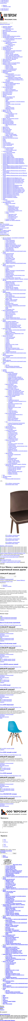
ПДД (6, 125)
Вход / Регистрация (7, 1003)
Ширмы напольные (9, 282)
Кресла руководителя (10, 84)
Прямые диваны (9, 45)
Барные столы (11, 205)
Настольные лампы (7, 129)
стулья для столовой (7, 151)
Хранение (5, 199)
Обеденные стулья (12, 214)
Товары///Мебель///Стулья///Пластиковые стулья (14, 190)
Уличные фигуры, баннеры (11, 57)
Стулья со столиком (10, 219)
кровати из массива (7, 94)
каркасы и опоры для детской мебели (11, 62)
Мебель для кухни (7, 111)
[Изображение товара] (8, 618)
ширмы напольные (9, 107)
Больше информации (5, 1020)
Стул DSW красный (6, 773)
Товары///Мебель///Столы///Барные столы (12, 177)
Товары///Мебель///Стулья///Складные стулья (13, 192)
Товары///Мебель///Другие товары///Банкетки (13, 158)
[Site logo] (8, 21)
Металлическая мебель (8, 121)
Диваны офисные (7, 47)
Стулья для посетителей (8, 147)
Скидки (4, 141)
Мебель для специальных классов (10, 118)
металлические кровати (8, 122)
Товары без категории (8, 154)
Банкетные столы (9, 28)
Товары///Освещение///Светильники (11, 194)
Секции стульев (9, 148)
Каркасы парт (8, 65)
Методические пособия (8, 123)
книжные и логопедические (9, 70)
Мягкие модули (6, 128)
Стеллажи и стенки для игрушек (13, 104)
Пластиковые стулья (13, 216)
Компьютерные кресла (8, 82)
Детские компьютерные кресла (12, 83)
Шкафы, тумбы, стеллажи (11, 135)
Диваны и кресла (7, 41)
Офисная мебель (6, 131)
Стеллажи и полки (9, 200)
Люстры (5, 95)
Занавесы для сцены (10, 51)
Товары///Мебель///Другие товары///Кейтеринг (13, 159)
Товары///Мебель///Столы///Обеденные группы (13, 179)
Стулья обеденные (9, 116)
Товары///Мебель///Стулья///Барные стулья (12, 185)
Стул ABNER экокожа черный (9, 664)
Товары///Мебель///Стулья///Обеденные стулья (13, 188)
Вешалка (5, 32)
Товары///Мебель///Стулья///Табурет (11, 193)
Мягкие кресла (8, 43)
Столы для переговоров (10, 134)
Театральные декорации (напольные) (14, 56)
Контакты (5, 842)
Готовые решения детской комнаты (13, 38)
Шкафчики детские (9, 108)
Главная (2, 553)
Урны (4, 198)
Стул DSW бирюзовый (7, 704)
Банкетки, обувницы (7, 26)
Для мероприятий (7, 49)
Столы (6, 105)
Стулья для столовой (10, 152)
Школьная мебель (7, 202)
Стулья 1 (7, 339)
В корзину (3, 577)
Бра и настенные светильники (10, 31)
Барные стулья (8, 112)
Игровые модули (9, 53)
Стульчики (7, 106)
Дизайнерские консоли (13, 207)
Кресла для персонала (10, 89)
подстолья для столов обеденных (10, 137)
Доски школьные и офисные (9, 59)
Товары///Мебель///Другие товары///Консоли (13, 160)
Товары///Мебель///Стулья (8, 184)
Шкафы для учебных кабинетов (12, 220)
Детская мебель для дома (8, 37)
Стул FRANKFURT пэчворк (8, 794)
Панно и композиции (8, 136)
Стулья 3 (7, 342)
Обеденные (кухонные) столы (15, 210)
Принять (13, 1020)
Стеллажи (7, 356)
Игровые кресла (6, 61)
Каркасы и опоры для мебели (9, 64)
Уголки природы (9, 272)
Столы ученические (7, 145)
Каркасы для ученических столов (13, 325)
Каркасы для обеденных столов (12, 326)
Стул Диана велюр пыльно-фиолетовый (9, 556)
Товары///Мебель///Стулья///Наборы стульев (13, 187)
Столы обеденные (9, 114)
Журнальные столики (13, 208)
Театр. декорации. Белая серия (12, 55)
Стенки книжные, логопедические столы (15, 275)
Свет (6, 421)
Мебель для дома (7, 110)
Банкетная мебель (7, 27)
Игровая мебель (9, 97)
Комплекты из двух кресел (14, 74)
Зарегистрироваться (5, 1014)
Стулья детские (9, 266)
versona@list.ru (3, 3)
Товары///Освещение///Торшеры (10, 197)
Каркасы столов (9, 66)
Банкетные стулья (7, 30)
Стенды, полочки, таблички (11, 54)
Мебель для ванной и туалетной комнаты (15, 101)
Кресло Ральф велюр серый (8, 643)
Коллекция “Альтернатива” (11, 304)
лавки (6, 100)
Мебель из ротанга (7, 119)
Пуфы (4, 139)
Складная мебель (7, 142)
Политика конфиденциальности (12, 478)
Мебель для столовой (10, 203)
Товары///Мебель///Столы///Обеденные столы (13, 180)
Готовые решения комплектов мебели (11, 36)
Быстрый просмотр (4, 635)
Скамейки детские (9, 274)
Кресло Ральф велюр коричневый (10, 622)
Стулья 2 (7, 340)
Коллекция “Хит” (9, 303)
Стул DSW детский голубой (8, 752)
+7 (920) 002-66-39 (4, 0)
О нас (4, 840)
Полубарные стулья (12, 113)
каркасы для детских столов (11, 322)
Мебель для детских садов (9, 96)
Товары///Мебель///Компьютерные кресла (12, 167)
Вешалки (5, 33)
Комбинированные (7, 71)
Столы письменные (10, 39)
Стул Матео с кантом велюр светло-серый (10, 562)
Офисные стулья (12, 215)
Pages (4, 839)
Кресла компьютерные (8, 87)
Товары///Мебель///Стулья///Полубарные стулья (13, 191)
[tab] (15, 585)
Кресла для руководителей (11, 90)
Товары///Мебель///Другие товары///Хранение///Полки (15, 165)
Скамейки (7, 102)
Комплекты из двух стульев (14, 77)
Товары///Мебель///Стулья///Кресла (11, 186)
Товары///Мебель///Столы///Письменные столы (13, 181)
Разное (4, 140)
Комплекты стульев (9, 76)
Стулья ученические (7, 153)
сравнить (5, 1002)
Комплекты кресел (9, 73)
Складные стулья (12, 217)
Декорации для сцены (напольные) (13, 50)
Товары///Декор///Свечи (8, 156)
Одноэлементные (7, 130)
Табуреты (7, 117)
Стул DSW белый (5, 685)
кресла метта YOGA (7, 93)
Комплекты (5, 72)
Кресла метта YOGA (7, 91)
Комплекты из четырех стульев (15, 78)
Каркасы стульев (9, 67)
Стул (4, 146)
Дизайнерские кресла (8, 48)
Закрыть (2, 1007)
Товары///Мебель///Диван (8, 157)
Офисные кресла (9, 85)
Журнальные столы (7, 60)
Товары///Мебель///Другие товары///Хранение (13, 162)
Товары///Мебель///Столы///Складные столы (13, 182)
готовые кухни (6, 34)
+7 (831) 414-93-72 (4, 1)
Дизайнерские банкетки (11, 42)
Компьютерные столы (13, 209)
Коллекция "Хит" (9, 133)
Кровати (7, 99)
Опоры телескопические (11, 68)
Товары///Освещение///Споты (9, 196)
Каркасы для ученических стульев (13, 327)
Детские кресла (9, 88)
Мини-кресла (6, 127)
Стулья (7, 213)
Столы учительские (10, 211)
